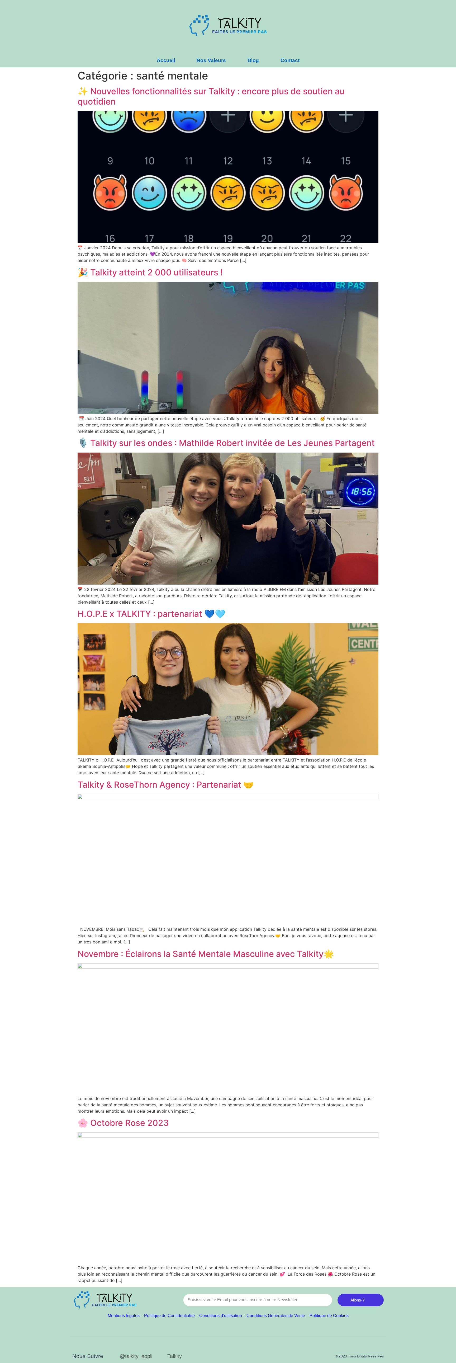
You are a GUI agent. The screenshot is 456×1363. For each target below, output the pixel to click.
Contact (290, 60)
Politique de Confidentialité (169, 1315)
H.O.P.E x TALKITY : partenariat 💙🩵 (151, 614)
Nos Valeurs (211, 60)
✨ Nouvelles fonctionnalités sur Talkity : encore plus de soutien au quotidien (211, 96)
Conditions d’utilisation (220, 1315)
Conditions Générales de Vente (275, 1315)
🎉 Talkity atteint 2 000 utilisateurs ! (150, 272)
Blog (253, 60)
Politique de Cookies (329, 1315)
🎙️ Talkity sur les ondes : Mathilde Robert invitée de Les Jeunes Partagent (226, 443)
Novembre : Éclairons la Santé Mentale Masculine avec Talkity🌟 (206, 954)
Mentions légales (124, 1315)
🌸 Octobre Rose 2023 (123, 1123)
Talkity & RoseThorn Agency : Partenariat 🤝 (166, 784)
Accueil (166, 60)
